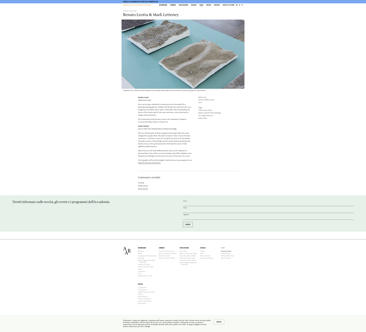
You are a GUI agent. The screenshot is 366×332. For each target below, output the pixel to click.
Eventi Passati (226, 253)
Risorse (141, 294)
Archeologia (142, 303)
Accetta (219, 322)
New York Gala (226, 258)
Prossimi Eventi (226, 251)
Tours (140, 273)
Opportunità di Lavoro (145, 276)
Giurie (140, 269)
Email (185, 201)
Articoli (203, 251)
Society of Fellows (228, 5)
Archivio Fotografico (145, 299)
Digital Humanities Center (147, 292)
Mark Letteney (143, 189)
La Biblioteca (143, 287)
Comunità (173, 5)
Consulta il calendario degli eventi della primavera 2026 (140, 2)
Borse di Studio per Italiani (168, 253)
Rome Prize (184, 251)
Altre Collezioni (143, 296)
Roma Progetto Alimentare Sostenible (147, 261)
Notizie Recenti (206, 256)
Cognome (186, 214)
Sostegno (217, 5)
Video (203, 253)
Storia (140, 253)
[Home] (136, 5)
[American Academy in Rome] (130, 251)
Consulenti (142, 271)
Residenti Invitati (165, 256)
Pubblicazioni (143, 290)
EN (236, 5)
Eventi (201, 5)
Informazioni (163, 5)
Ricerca (208, 5)
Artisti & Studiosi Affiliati (167, 258)
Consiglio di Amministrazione (148, 256)
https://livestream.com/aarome (149, 163)
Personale (141, 258)
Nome (185, 208)
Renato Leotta (143, 185)
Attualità (193, 5)
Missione (141, 251)
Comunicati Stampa (207, 258)
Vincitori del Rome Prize (167, 251)
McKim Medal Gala (228, 256)
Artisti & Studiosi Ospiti (146, 267)
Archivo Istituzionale (145, 301)
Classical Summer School (188, 260)
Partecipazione (183, 5)
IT (239, 5)
